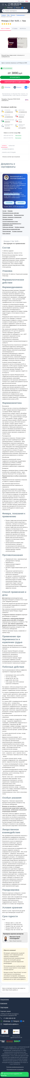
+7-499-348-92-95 (14, 4)
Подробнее (16, 1062)
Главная (3, 15)
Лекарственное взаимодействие (11, 229)
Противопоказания (7, 219)
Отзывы (14, 28)
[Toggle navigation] (3, 4)
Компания (3, 1003)
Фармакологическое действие (10, 213)
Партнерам (4, 1007)
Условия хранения (17, 231)
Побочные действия (7, 227)
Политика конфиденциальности (15, 1067)
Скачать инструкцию (9, 152)
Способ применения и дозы (10, 221)
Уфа (26, 1)
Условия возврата (8, 149)
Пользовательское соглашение (15, 1069)
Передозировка (6, 231)
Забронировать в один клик (15, 82)
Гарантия (11, 145)
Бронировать (15, 77)
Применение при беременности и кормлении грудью (11, 224)
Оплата (4, 145)
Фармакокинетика (19, 215)
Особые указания (19, 227)
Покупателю (4, 999)
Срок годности (6, 233)
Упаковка (10, 211)
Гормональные (20, 15)
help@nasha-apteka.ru (10, 1024)
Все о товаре (5, 28)
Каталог (13, 15)
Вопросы (23, 28)
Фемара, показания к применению (12, 217)
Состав (4, 211)
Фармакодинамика (7, 215)
